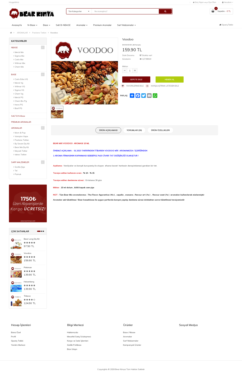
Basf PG (18, 108)
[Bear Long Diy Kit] (16, 243)
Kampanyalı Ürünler (132, 345)
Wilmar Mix (20, 63)
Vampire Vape (21, 136)
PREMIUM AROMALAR (21, 122)
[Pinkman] (16, 272)
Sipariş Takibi (17, 341)
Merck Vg (19, 83)
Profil (13, 336)
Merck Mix (19, 52)
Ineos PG (19, 104)
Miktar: (125, 66)
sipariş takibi (227, 25)
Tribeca (27, 296)
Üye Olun (212, 2)
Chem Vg (19, 93)
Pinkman (28, 267)
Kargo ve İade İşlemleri (77, 341)
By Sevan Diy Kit (22, 143)
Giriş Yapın (199, 2)
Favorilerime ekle (135, 86)
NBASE (14, 47)
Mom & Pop (20, 132)
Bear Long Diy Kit (31, 239)
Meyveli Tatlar (21, 151)
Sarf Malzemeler (130, 341)
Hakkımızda (72, 332)
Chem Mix (19, 67)
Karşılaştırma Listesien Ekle (165, 86)
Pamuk (18, 174)
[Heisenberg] (16, 286)
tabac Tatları (20, 154)
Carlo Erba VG (21, 79)
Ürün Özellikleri (160, 130)
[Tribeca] (16, 300)
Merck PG (19, 97)
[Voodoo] (16, 257)
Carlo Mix (19, 59)
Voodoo (27, 253)
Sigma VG (19, 90)
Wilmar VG (20, 86)
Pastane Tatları (39, 33)
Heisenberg (29, 281)
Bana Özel (16, 332)
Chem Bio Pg (21, 101)
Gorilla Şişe (20, 167)
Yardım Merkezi (18, 345)
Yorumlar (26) (134, 130)
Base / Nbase (129, 332)
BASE (13, 74)
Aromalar (127, 336)
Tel (16, 170)
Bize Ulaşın (72, 349)
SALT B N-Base (18, 116)
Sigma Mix (19, 56)
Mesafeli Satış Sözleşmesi (79, 336)
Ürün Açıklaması (108, 130)
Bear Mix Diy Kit (22, 147)
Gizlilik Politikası (74, 345)
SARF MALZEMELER (20, 162)
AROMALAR (22, 33)
